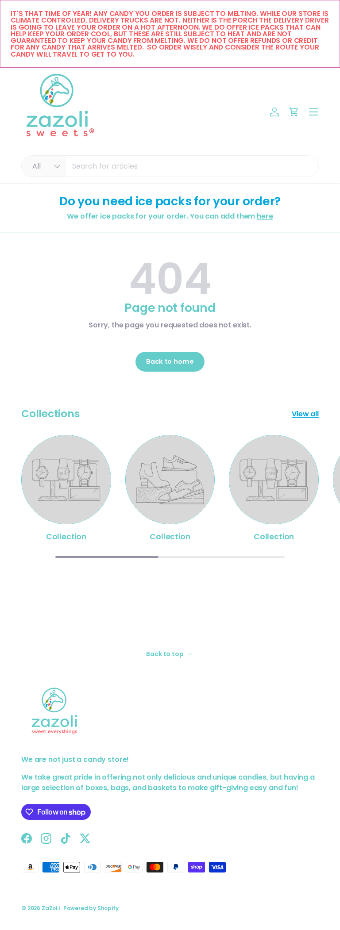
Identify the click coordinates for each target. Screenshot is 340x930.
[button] (294, 112)
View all (305, 414)
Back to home (169, 361)
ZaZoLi (51, 908)
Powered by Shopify (90, 908)
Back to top (165, 653)
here (265, 216)
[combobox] (170, 166)
